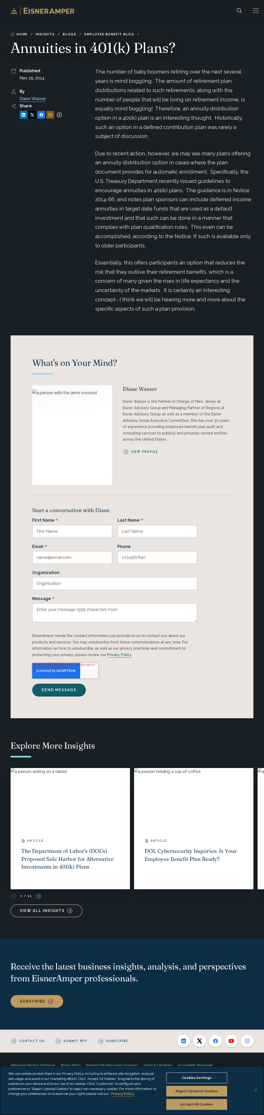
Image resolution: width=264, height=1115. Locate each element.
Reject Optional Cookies (197, 1091)
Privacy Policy (119, 655)
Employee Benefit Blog (109, 34)
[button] (256, 10)
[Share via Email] (50, 115)
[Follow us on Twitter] (199, 1041)
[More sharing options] (59, 115)
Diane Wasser (33, 98)
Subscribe (33, 1001)
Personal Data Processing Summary (112, 1065)
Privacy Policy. (122, 1094)
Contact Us (32, 1041)
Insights (45, 34)
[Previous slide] (14, 896)
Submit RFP (75, 1041)
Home (22, 34)
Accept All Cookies (196, 1104)
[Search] (239, 10)
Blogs (69, 34)
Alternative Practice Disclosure (33, 1065)
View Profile (144, 452)
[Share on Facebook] (41, 115)
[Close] (255, 1090)
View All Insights (42, 911)
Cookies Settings (196, 1078)
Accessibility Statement (195, 1065)
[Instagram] (247, 1041)
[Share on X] (32, 115)
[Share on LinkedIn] (23, 115)
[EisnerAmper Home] (42, 10)
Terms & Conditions (157, 1065)
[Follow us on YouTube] (231, 1041)
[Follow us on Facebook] (215, 1041)
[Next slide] (39, 896)
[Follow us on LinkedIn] (183, 1041)
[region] (132, 1090)
